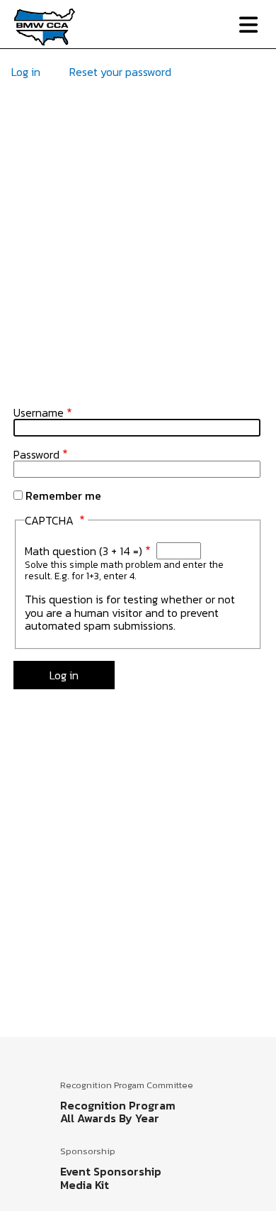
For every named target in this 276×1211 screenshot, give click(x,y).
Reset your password (120, 71)
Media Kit (84, 1184)
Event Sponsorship (110, 1171)
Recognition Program (118, 1105)
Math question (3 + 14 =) (83, 550)
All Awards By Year (109, 1118)
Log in (25, 71)
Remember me (63, 495)
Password (36, 454)
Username (38, 412)
